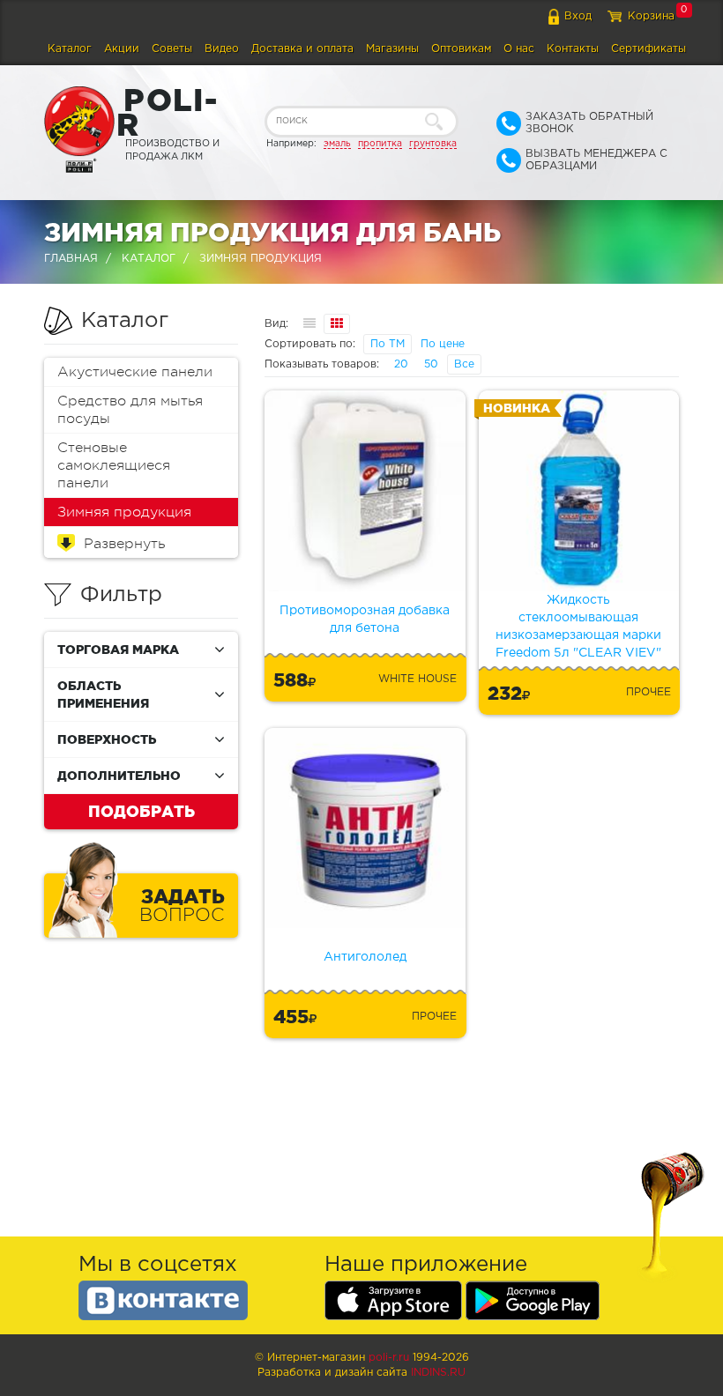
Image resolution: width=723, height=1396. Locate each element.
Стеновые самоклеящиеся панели (113, 465)
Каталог (70, 49)
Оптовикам (461, 49)
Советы (172, 49)
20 (401, 364)
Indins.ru (438, 1372)
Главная (71, 259)
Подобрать (141, 811)
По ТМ (387, 344)
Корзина (651, 16)
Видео (222, 49)
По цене (443, 344)
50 (431, 364)
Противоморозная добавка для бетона (365, 619)
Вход (578, 16)
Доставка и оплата (302, 49)
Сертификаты (648, 49)
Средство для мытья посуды (130, 410)
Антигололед (365, 957)
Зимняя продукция (124, 512)
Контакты (573, 49)
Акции (121, 49)
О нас (518, 49)
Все (464, 364)
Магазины (392, 49)
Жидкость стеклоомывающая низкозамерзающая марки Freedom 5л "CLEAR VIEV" (578, 626)
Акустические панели (134, 372)
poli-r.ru (389, 1358)
